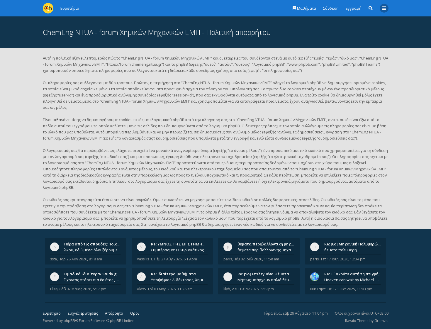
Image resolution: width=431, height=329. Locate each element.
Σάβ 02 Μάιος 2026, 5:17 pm (82, 288)
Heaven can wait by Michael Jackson (352, 279)
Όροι (134, 313)
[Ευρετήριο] (48, 8)
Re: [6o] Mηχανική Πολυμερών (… (354, 244)
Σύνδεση (331, 8)
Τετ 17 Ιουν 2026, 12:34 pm (343, 259)
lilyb (226, 288)
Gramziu (381, 320)
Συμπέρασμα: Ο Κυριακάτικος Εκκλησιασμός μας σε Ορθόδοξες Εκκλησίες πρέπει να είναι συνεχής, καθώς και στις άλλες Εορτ (179, 249)
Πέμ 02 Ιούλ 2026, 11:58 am (256, 259)
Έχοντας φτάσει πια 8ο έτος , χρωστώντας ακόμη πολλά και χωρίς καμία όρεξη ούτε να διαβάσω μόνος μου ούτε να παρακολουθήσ (92, 279)
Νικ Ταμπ (318, 288)
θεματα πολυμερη (340, 249)
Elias (53, 288)
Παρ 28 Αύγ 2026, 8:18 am (80, 259)
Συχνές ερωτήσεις (83, 313)
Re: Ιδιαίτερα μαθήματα (173, 274)
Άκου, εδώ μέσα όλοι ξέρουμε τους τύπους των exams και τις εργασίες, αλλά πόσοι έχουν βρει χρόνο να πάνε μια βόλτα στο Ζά (92, 249)
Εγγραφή (354, 8)
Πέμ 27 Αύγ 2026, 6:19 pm (175, 259)
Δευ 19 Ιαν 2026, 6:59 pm (253, 288)
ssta (53, 259)
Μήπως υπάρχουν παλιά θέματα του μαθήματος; (265, 279)
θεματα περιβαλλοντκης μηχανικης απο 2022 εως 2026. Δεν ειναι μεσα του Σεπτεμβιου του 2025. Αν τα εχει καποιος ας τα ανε (265, 249)
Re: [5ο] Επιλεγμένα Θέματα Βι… (267, 274)
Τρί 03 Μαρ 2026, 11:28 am (170, 288)
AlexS (141, 288)
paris (227, 259)
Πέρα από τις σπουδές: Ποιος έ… (94, 244)
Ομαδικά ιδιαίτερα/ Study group (94, 274)
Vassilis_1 (144, 259)
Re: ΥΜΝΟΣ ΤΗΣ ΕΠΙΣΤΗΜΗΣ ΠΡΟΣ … (185, 244)
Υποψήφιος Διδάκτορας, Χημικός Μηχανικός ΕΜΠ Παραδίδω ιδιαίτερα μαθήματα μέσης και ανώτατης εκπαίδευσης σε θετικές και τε (179, 279)
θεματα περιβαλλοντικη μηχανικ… (269, 244)
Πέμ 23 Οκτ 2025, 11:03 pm (350, 288)
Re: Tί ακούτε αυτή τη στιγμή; (351, 274)
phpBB (69, 320)
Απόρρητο (114, 313)
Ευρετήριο (52, 313)
